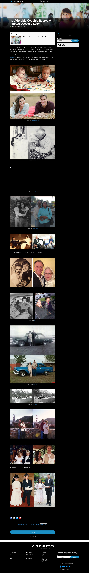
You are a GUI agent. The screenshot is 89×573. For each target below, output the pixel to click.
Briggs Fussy (35, 464)
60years (35, 160)
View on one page (33, 536)
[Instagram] (74, 1)
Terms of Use (44, 559)
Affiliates (43, 561)
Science (11, 557)
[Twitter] (71, 1)
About (42, 554)
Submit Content (44, 560)
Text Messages (29, 558)
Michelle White (35, 228)
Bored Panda (13, 57)
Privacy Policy (44, 558)
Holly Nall (35, 440)
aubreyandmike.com (35, 120)
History (11, 558)
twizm (35, 507)
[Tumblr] (76, 1)
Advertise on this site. (64, 569)
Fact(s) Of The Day (29, 554)
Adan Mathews (15, 26)
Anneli (35, 287)
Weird (11, 554)
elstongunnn (35, 404)
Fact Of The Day (19, 1)
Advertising (43, 555)
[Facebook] (69, 1)
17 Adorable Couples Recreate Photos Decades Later (36, 37)
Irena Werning (35, 191)
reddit (35, 320)
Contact (43, 557)
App (26, 557)
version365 (35, 384)
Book (27, 555)
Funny (11, 555)
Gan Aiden (35, 249)
